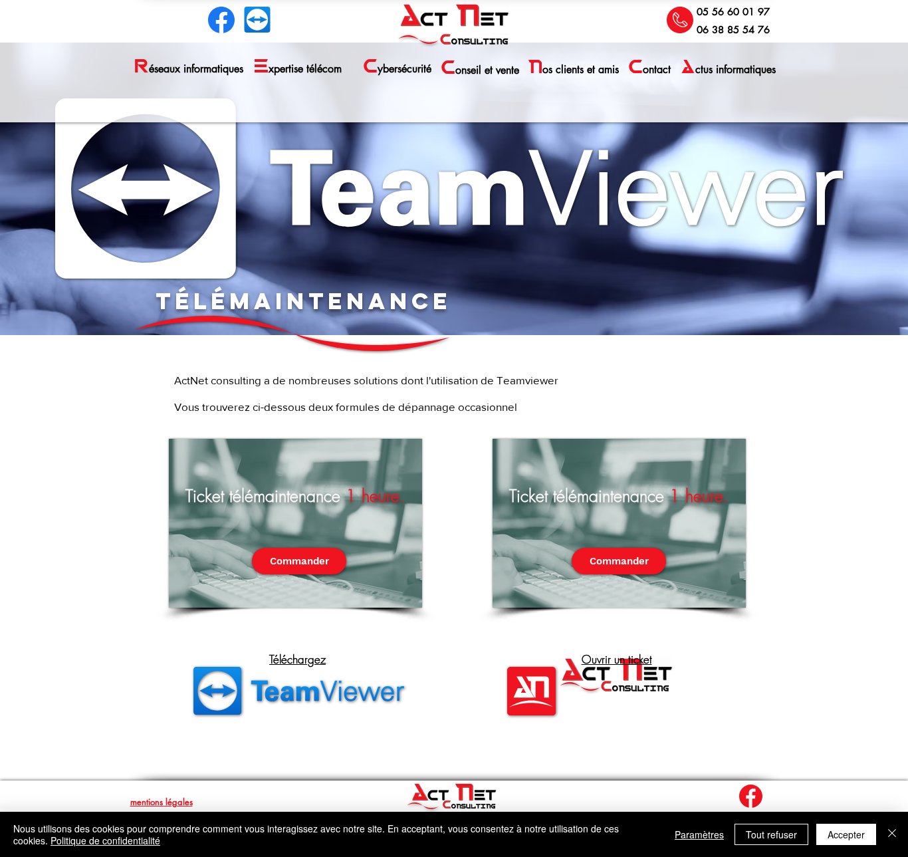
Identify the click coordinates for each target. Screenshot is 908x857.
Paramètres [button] (699, 834)
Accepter (846, 834)
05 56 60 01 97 (733, 11)
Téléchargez (297, 659)
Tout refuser (771, 834)
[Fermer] (892, 834)
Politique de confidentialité (105, 840)
